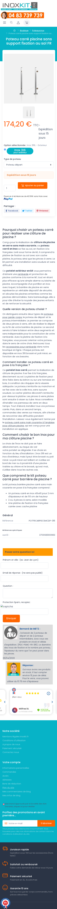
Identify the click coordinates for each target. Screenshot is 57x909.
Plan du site (8, 787)
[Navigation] (4, 22)
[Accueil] (14, 30)
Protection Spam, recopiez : (17, 602)
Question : (8, 585)
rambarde (23, 274)
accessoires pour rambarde (21, 346)
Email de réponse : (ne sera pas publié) (23, 572)
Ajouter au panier (34, 185)
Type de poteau (12, 159)
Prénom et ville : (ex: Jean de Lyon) (20, 559)
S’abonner (46, 823)
